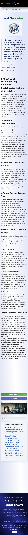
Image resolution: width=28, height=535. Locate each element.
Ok (14, 532)
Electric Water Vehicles (14, 446)
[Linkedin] (14, 500)
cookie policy (22, 515)
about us (14, 516)
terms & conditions (6, 515)
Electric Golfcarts (12, 440)
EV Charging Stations (13, 453)
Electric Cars (10, 427)
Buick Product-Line (14, 394)
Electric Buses (11, 438)
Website (15, 398)
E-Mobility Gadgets (12, 449)
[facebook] (11, 500)
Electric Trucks (11, 436)
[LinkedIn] (10, 70)
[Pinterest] (13, 70)
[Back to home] (14, 3)
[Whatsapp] (16, 70)
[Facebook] (5, 70)
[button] (2, 3)
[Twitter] (7, 70)
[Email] (22, 500)
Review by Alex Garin (10, 65)
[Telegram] (2, 70)
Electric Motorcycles (13, 429)
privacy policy (15, 515)
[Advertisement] (14, 377)
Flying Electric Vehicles (14, 451)
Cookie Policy (14, 529)
